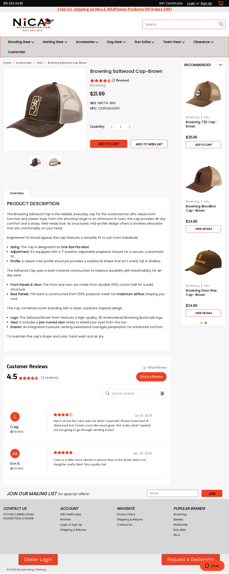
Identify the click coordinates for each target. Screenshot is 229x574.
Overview (17, 193)
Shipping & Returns (73, 530)
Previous (7, 109)
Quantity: (97, 126)
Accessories (85, 42)
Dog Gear (115, 42)
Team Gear (172, 42)
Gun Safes (142, 42)
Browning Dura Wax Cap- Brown (201, 292)
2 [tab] (206, 323)
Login (191, 3)
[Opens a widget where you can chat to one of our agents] (212, 566)
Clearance (202, 42)
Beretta (178, 519)
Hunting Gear (53, 42)
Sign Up (206, 3)
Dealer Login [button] (38, 559)
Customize (16, 52)
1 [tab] (201, 323)
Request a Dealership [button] (190, 559)
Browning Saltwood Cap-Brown (67, 62)
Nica (177, 535)
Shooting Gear (19, 42)
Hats (40, 62)
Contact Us (124, 525)
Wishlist (65, 519)
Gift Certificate (171, 3)
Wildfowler (181, 525)
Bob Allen (180, 530)
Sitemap (41, 569)
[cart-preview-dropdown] (220, 3)
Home (7, 62)
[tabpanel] (203, 111)
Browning (192, 117)
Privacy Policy (126, 514)
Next (83, 109)
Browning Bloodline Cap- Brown (201, 208)
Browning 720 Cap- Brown (201, 124)
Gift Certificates (70, 514)
